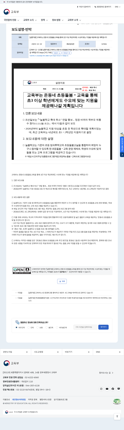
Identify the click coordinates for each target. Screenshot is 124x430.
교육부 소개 (73, 20)
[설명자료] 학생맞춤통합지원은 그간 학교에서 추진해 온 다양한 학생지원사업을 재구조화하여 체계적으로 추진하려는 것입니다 (69, 299)
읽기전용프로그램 (60, 399)
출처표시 (63, 272)
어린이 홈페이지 (85, 7)
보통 (41, 328)
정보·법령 (56, 20)
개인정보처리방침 (19, 399)
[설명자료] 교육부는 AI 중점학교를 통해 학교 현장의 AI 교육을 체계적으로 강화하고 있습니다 (60, 293)
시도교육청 (38, 352)
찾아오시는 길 (105, 373)
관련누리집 (7, 352)
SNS (117, 7)
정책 (43, 20)
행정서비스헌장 (45, 399)
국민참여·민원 (10, 20)
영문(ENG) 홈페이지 (103, 7)
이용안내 (6, 399)
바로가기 (68, 352)
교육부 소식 (28, 20)
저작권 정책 (32, 399)
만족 (32, 328)
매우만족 (22, 328)
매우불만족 (63, 328)
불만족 (51, 328)
